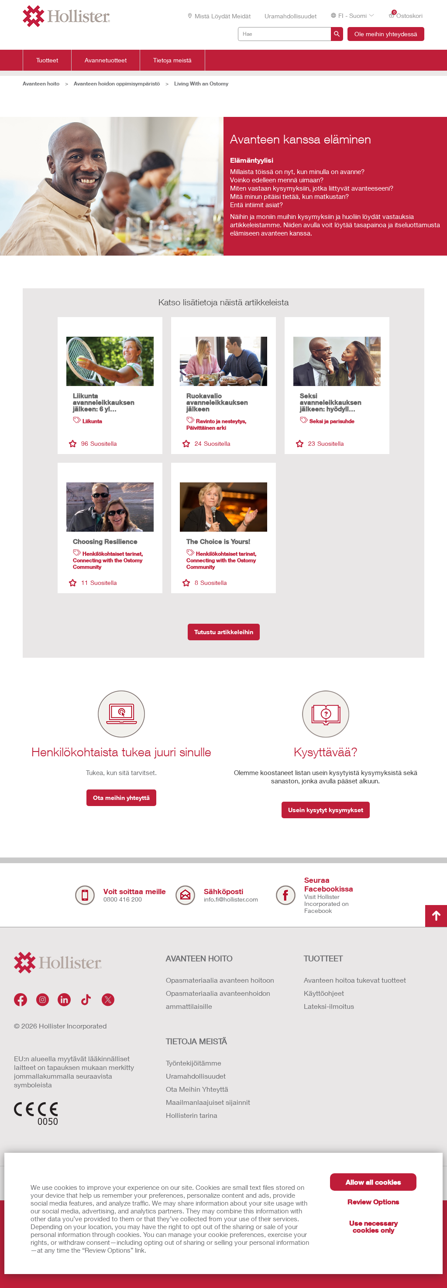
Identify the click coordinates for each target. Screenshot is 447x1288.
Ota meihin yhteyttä (121, 797)
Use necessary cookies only (373, 1226)
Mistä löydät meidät (223, 16)
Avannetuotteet (106, 60)
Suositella (99, 443)
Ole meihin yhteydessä (385, 34)
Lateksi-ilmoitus (329, 1006)
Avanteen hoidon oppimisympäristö (117, 83)
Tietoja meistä (172, 60)
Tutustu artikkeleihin (223, 631)
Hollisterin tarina (191, 1115)
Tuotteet (47, 60)
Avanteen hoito (41, 83)
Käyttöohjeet (324, 993)
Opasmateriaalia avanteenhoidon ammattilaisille (218, 999)
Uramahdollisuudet (290, 16)
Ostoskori (408, 14)
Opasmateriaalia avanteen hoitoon (220, 980)
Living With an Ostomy (201, 83)
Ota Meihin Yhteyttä (197, 1089)
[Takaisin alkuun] (436, 916)
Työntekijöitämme (193, 1063)
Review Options (373, 1201)
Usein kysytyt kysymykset (325, 809)
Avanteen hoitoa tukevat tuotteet (355, 980)
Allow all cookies (373, 1182)
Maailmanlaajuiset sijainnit (208, 1102)
